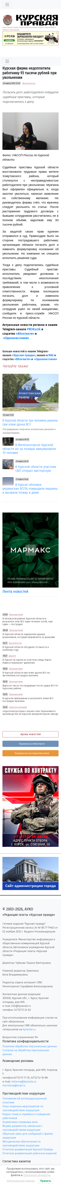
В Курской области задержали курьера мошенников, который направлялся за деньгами (28, 635)
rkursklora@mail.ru (13, 1085)
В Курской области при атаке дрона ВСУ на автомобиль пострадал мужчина (26, 674)
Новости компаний (18, 707)
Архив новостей (30, 734)
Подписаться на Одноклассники (31, 753)
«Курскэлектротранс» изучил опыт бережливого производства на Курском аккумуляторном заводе (30, 712)
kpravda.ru (29, 1029)
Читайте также (15, 366)
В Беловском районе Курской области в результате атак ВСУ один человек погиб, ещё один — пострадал (27, 621)
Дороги (12, 656)
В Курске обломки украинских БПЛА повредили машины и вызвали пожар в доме (30, 488)
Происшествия (16, 614)
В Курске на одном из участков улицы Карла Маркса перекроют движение (26, 661)
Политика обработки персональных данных (29, 1046)
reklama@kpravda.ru (23, 1081)
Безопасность (28, 83)
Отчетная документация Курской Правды (27, 1149)
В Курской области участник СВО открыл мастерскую (35, 469)
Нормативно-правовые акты (20, 1122)
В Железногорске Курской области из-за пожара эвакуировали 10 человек (29, 449)
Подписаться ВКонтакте (31, 743)
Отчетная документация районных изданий (29, 1153)
